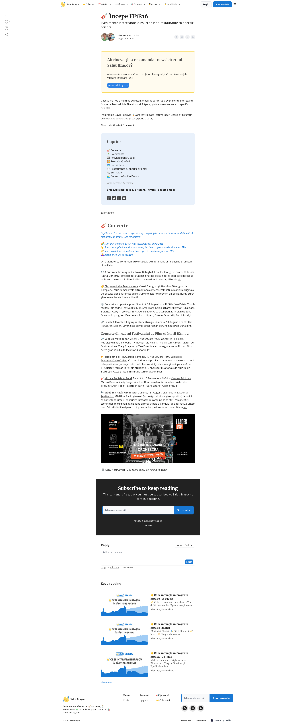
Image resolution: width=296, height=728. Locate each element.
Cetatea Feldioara (173, 339)
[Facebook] (184, 708)
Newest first (183, 545)
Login (206, 4)
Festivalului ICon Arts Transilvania (142, 308)
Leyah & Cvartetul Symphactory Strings (129, 322)
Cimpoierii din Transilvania (121, 286)
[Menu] (235, 4)
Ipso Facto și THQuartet (119, 356)
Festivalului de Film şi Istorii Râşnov (160, 333)
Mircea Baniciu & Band (118, 378)
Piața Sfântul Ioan (111, 325)
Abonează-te (222, 4)
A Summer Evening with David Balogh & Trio (132, 272)
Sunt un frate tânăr (117, 339)
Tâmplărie (107, 290)
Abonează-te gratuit (118, 85)
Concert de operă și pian (120, 304)
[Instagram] (192, 708)
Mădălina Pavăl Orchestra (121, 392)
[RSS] (200, 708)
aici (179, 279)
